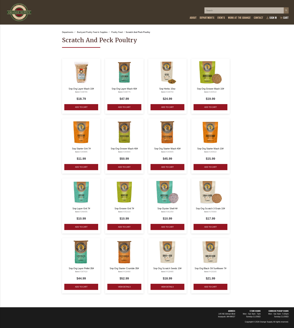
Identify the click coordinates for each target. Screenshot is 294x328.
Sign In (273, 18)
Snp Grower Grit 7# (124, 208)
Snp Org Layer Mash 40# (124, 88)
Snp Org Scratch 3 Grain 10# (210, 208)
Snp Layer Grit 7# (81, 208)
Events (221, 18)
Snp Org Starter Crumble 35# (124, 268)
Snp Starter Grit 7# (81, 148)
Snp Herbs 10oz (167, 88)
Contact (258, 18)
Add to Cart (81, 107)
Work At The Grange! (239, 18)
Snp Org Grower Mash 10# (210, 88)
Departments (207, 18)
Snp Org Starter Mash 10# (210, 148)
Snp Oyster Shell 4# (167, 208)
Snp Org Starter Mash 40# (167, 148)
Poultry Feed (117, 32)
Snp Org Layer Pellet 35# (81, 268)
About (193, 18)
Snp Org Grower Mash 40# (124, 148)
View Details (124, 287)
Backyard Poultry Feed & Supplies (92, 32)
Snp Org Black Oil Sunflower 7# (210, 268)
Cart (286, 18)
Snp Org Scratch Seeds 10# (167, 268)
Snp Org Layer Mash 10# (81, 88)
